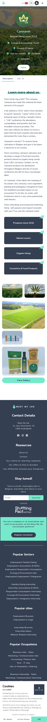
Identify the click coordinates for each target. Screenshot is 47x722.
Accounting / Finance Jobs (23, 659)
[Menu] (42, 3)
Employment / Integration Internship (23, 598)
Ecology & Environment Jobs (23, 573)
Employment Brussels (23, 616)
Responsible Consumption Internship (23, 591)
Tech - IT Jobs (23, 663)
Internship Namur (23, 631)
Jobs (20, 78)
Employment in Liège (23, 619)
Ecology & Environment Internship (23, 595)
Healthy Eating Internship (23, 584)
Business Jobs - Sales (23, 652)
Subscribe (36, 498)
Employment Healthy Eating (24, 562)
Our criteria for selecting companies (23, 461)
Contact (23, 456)
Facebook (35, 53)
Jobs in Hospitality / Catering (23, 666)
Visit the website (18, 53)
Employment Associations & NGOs (23, 566)
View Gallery (23, 380)
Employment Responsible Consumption (23, 569)
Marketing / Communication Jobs (23, 656)
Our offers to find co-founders (23, 465)
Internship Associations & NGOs (23, 588)
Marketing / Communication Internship (23, 678)
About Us (23, 452)
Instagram (25, 58)
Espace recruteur (23, 535)
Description (8, 78)
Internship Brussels (23, 627)
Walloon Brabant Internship (24, 634)
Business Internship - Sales (23, 674)
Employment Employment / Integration (24, 576)
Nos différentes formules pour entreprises (23, 469)
